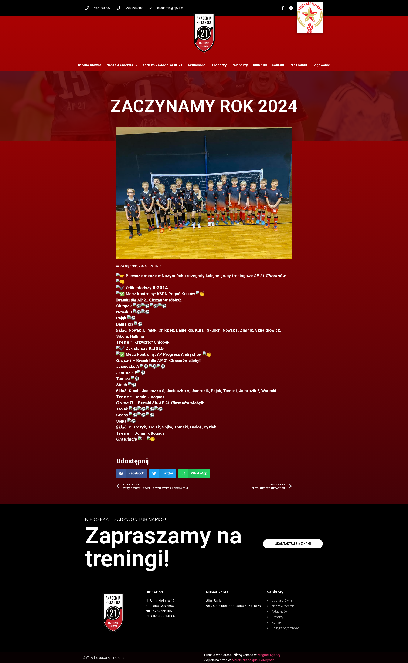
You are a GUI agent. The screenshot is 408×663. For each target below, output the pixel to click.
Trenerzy (219, 65)
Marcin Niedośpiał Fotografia (253, 660)
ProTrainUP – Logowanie (310, 65)
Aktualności (197, 65)
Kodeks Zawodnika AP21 (162, 65)
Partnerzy (240, 65)
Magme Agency (269, 655)
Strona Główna (89, 65)
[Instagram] (291, 7)
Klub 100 (260, 65)
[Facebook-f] (282, 7)
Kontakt (278, 65)
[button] (131, 473)
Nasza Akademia (119, 65)
